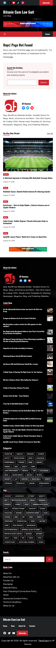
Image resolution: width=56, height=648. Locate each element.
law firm (42, 521)
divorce (42, 508)
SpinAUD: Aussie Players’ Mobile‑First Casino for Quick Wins (25, 237)
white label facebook (27, 542)
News (5, 188)
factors (19, 513)
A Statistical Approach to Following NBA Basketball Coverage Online (27, 178)
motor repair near (10, 529)
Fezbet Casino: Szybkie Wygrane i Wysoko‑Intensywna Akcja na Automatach (25, 222)
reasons (29, 533)
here (16, 517)
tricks (31, 538)
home (31, 517)
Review (39, 475)
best (6, 500)
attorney (31, 496)
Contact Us (8, 580)
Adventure (8, 454)
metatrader (31, 525)
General (7, 466)
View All (50, 133)
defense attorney (18, 508)
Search (43, 82)
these (15, 538)
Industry (25, 470)
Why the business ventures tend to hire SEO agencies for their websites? (22, 325)
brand (32, 500)
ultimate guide (9, 542)
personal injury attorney (31, 529)
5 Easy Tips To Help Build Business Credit (15, 404)
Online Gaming (17, 475)
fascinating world (32, 513)
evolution (8, 513)
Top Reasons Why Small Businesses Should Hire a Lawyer (20, 364)
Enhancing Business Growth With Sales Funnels (17, 356)
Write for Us (8, 605)
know (33, 521)
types (39, 538)
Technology (20, 483)
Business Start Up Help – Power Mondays (16, 396)
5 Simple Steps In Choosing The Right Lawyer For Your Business (22, 372)
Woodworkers (44, 483)
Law (34, 470)
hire (23, 517)
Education (40, 458)
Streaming (8, 483)
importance (8, 521)
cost (6, 508)
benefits (42, 496)
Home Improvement (11, 470)
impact (39, 517)
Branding (30, 454)
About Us (7, 573)
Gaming (39, 462)
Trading (32, 483)
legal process (18, 525)
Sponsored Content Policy (15, 598)
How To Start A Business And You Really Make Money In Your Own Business (23, 411)
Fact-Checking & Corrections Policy (20, 591)
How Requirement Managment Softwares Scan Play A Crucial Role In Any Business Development (23, 332)
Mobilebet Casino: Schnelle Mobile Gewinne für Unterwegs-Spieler (26, 191)
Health (24, 466)
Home (33, 466)
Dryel (31, 458)
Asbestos (19, 454)
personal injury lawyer (13, 533)
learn (6, 525)
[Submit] (49, 559)
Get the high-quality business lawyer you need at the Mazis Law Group (22, 310)
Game (30, 462)
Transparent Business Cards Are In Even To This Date (19, 318)
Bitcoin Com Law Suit (18, 12)
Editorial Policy (10, 587)
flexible (7, 517)
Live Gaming (44, 470)
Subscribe (22, 633)
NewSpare (44, 640)
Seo (16, 479)
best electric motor (19, 500)
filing (45, 513)
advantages (19, 496)
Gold (16, 466)
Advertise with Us (11, 577)
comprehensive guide (40, 504)
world (41, 542)
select (6, 538)
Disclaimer (8, 584)
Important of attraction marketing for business (18, 348)
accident (7, 496)
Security (7, 479)
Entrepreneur (9, 462)
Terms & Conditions (12, 602)
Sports (6, 174)
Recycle (30, 475)
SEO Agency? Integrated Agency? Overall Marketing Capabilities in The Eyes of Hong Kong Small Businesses (24, 340)
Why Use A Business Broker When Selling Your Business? (20, 380)
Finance (21, 462)
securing (39, 533)
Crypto (7, 458)
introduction (22, 521)
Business (41, 454)
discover (32, 508)
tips (23, 538)
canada (17, 504)
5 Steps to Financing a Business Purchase (16, 388)
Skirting (25, 479)
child (26, 504)
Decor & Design (19, 458)
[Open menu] (4, 34)
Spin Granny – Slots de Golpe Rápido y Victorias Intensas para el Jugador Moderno (26, 206)
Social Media (36, 479)
